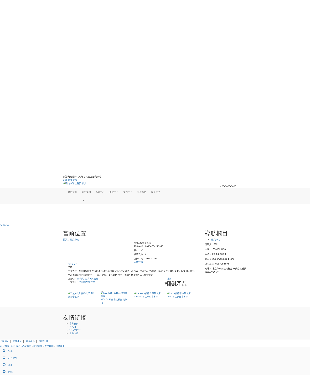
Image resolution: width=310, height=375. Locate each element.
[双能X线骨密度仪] (78, 293)
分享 (10, 350)
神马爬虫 (60, 346)
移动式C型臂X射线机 (87, 278)
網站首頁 (72, 191)
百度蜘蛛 (4, 346)
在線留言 (141, 191)
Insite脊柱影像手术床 (177, 296)
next (2, 224)
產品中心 (114, 191)
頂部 (10, 372)
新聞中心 (100, 191)
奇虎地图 (49, 346)
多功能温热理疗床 (86, 281)
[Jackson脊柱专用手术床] (147, 293)
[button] (86, 200)
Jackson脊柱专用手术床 (146, 296)
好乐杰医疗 (75, 329)
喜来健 (72, 326)
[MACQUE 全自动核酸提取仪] (115, 294)
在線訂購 (138, 262)
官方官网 (73, 323)
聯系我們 (155, 191)
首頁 (65, 239)
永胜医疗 (73, 333)
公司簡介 (4, 341)
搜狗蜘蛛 (37, 346)
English (66, 179)
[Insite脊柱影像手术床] (179, 293)
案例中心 (127, 191)
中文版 (73, 179)
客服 (10, 364)
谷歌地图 (15, 346)
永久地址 (12, 357)
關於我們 (86, 191)
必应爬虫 (26, 346)
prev (6, 224)
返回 (169, 278)
